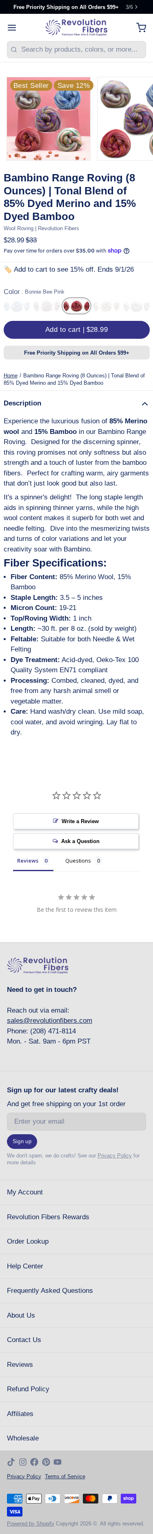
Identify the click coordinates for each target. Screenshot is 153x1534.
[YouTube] (57, 1462)
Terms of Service (65, 1476)
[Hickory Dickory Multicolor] (106, 306)
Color (34, 291)
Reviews (20, 1364)
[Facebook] (34, 1462)
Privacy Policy (115, 1156)
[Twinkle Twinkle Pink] (46, 306)
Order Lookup (28, 1241)
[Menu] (15, 27)
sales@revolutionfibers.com (49, 1020)
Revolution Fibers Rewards (48, 1217)
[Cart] (137, 27)
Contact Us (24, 1340)
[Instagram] (23, 1462)
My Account (25, 1192)
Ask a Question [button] (80, 841)
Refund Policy (28, 1389)
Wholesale (23, 1438)
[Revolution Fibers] (76, 27)
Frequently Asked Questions (50, 1290)
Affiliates (20, 1414)
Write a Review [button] (80, 821)
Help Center (25, 1266)
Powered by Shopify (30, 1524)
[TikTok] (11, 1462)
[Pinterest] (46, 1462)
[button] (77, 330)
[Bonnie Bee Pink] (76, 306)
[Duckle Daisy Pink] (136, 306)
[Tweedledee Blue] (17, 306)
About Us (21, 1315)
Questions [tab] (78, 860)
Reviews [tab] (27, 860)
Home (11, 376)
